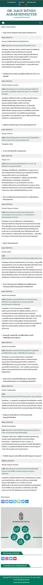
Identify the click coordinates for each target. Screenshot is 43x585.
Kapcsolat (21, 2)
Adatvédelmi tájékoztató (21, 582)
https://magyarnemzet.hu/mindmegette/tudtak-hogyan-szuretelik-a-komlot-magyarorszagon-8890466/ (20, 471)
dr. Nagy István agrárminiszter (21, 12)
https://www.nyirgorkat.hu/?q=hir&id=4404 (21, 45)
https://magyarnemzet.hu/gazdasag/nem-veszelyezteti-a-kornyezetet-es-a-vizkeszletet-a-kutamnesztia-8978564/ (18, 214)
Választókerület (31, 2)
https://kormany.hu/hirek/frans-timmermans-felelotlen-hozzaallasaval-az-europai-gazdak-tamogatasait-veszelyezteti (20, 302)
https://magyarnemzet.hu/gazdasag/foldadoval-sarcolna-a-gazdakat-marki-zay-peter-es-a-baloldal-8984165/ (20, 91)
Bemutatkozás (11, 2)
